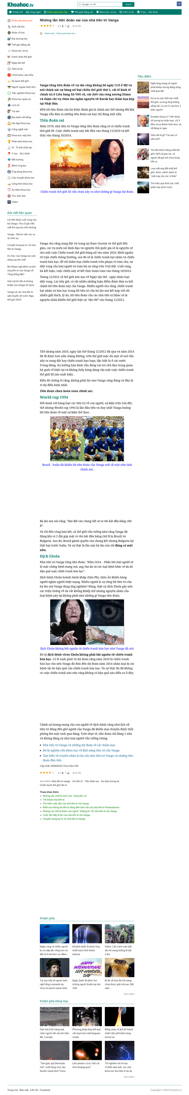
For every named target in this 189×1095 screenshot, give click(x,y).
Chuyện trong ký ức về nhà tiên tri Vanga (64, 819)
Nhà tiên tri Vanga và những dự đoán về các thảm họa (79, 745)
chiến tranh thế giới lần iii (53, 785)
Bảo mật (24, 1090)
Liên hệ (34, 1090)
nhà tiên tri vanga (61, 781)
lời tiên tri (77, 781)
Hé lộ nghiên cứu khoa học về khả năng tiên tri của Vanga (81, 750)
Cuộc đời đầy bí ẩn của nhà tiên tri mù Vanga (66, 815)
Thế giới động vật (83, 12)
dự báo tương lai (110, 781)
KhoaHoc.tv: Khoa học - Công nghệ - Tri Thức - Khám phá (23, 4)
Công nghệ (35, 12)
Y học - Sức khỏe (149, 12)
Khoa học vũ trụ (107, 12)
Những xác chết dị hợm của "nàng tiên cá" (65, 796)
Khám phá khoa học (57, 12)
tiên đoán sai (92, 781)
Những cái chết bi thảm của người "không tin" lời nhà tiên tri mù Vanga (80, 811)
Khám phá (49, 33)
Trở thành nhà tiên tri (54, 799)
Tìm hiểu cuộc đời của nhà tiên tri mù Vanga (66, 803)
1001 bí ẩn (128, 12)
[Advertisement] (87, 59)
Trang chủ (17, 11)
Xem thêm (129, 994)
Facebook (45, 1090)
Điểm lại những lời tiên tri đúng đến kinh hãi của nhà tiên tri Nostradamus (81, 807)
